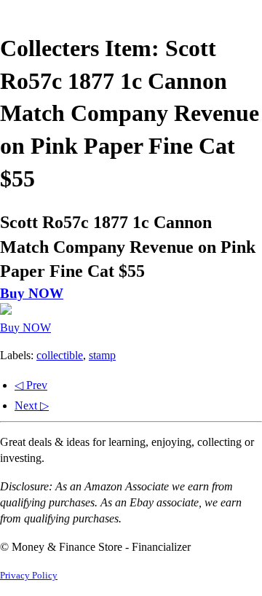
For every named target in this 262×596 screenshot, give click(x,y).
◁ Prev (31, 385)
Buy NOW (31, 293)
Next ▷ (32, 405)
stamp (102, 355)
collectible (59, 355)
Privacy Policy (28, 575)
